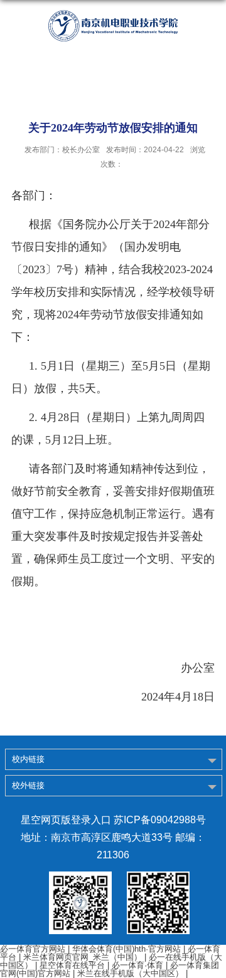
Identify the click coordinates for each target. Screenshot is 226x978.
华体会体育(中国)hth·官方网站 (126, 949)
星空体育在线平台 (72, 965)
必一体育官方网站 (32, 949)
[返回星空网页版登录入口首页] (113, 25)
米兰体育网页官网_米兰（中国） (82, 957)
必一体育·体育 (137, 965)
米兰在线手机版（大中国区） (130, 973)
